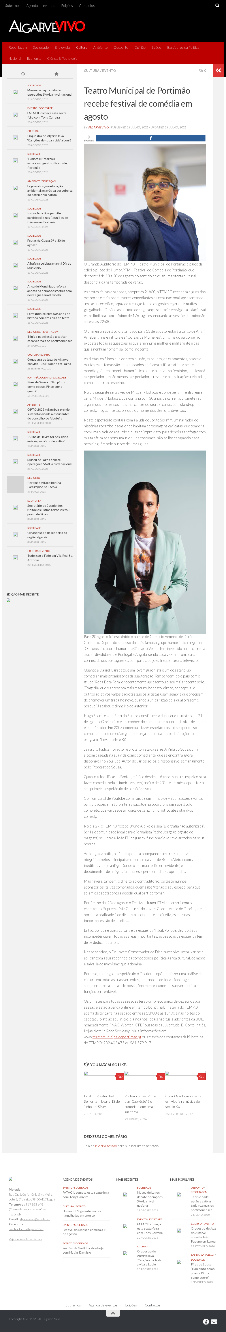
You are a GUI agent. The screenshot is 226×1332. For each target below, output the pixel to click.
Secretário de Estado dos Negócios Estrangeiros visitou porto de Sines (48, 510)
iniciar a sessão (106, 1146)
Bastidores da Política (183, 47)
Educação (49, 181)
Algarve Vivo (98, 127)
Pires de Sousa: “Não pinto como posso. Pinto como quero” (46, 386)
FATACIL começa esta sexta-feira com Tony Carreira (150, 1228)
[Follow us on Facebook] (206, 1322)
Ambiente (100, 47)
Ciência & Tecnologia (62, 58)
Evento (109, 70)
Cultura (81, 47)
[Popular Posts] (56, 74)
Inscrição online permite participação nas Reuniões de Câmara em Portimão (47, 217)
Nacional (15, 58)
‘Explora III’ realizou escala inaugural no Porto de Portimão (47, 163)
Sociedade (41, 47)
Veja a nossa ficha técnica (25, 1239)
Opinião (140, 47)
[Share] (150, 138)
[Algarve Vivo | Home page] (47, 26)
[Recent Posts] (23, 74)
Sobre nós (12, 5)
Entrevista (62, 47)
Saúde (156, 47)
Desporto (121, 47)
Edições (67, 5)
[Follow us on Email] (214, 1322)
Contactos (87, 5)
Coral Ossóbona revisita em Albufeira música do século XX (183, 1101)
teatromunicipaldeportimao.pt (116, 1037)
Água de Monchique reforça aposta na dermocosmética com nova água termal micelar (49, 290)
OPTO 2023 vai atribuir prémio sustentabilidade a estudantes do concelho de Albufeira (48, 414)
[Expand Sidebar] (218, 70)
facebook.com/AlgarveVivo (26, 1229)
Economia (34, 58)
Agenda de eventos (40, 5)
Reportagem (18, 47)
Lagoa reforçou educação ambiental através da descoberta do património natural (50, 190)
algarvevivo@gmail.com (35, 1219)
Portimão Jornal (39, 377)
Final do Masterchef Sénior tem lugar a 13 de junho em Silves (102, 1101)
